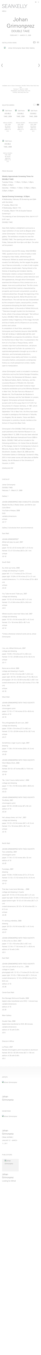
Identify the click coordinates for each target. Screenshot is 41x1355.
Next (39, 65)
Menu (4, 11)
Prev (2, 65)
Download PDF (7, 468)
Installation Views (34, 42)
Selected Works (34, 104)
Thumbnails (38, 42)
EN (35, 2)
